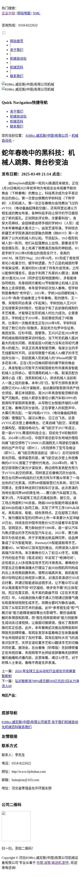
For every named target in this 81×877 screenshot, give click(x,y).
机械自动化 (18, 58)
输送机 (56, 863)
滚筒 (47, 863)
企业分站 (8, 13)
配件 (65, 863)
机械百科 (16, 67)
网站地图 (24, 13)
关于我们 (16, 50)
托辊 (40, 863)
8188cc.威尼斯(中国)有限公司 (47, 135)
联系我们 (16, 76)
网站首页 (16, 41)
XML (36, 13)
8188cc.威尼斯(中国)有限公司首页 (26, 722)
